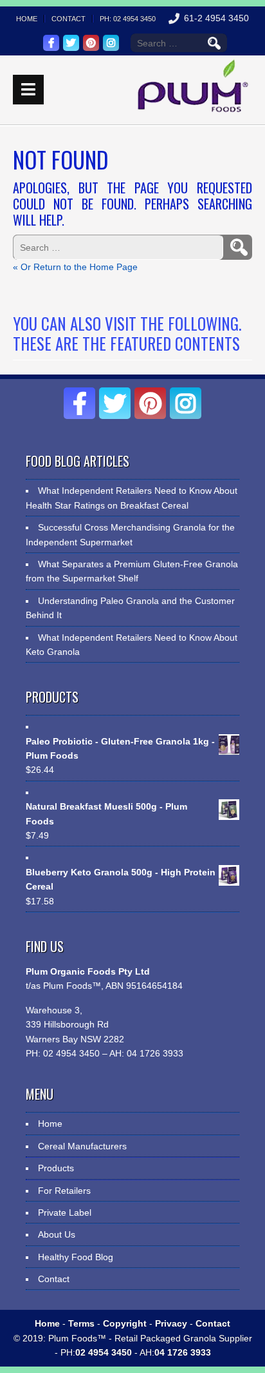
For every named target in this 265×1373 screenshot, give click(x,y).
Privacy (171, 1323)
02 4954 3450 (70, 1053)
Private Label (64, 1212)
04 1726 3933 (153, 1053)
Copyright (125, 1323)
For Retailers (64, 1190)
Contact (68, 19)
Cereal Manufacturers (82, 1146)
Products (56, 1168)
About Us (56, 1234)
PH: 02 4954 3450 (128, 19)
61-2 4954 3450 (216, 18)
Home (26, 19)
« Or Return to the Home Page (75, 267)
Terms (81, 1323)
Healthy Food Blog (75, 1257)
